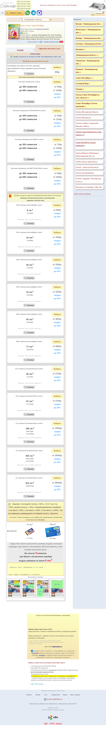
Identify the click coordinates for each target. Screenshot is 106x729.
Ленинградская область (86, 55)
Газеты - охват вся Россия (86, 167)
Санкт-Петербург (83, 78)
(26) (89, 133)
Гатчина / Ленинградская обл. (88, 44)
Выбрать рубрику (35, 53)
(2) (88, 180)
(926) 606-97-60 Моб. (24, 8)
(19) (83, 118)
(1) (86, 162)
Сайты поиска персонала (86, 162)
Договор (38, 694)
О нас (45, 694)
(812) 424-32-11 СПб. (24, 4)
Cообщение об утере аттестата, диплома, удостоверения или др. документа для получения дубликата (27, 70)
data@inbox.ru (57, 646)
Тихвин (79, 89)
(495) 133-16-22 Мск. (23, 1)
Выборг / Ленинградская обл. (88, 38)
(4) (85, 173)
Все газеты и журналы (83, 194)
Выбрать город (16, 13)
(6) (87, 124)
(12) (87, 154)
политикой (35, 653)
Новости (65, 694)
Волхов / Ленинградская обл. (88, 24)
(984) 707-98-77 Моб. (24, 6)
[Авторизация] (104, 1)
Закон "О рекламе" (75, 694)
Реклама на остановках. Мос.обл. (89, 187)
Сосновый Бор (82, 83)
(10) (87, 167)
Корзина (99, 13)
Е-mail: (54, 699)
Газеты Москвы (82, 118)
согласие (42, 655)
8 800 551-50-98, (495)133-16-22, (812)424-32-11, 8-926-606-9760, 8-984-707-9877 (53, 704)
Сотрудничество (55, 694)
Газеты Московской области (87, 112)
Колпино (79, 49)
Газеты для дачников (84, 173)
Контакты (29, 694)
